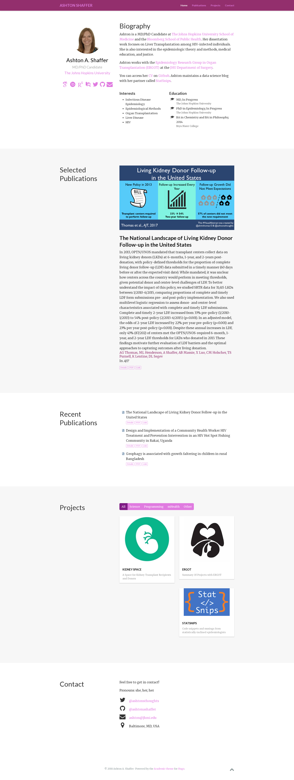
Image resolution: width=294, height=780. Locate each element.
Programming (154, 506)
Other (188, 506)
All (123, 506)
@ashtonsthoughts (144, 701)
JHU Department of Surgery (191, 68)
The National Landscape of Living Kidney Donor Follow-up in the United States (176, 241)
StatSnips (163, 81)
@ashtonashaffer (142, 709)
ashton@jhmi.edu (142, 718)
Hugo (181, 768)
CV (151, 76)
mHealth (174, 506)
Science (135, 506)
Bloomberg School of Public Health (174, 39)
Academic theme (163, 768)
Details (123, 367)
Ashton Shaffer (76, 5)
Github (163, 76)
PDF (131, 367)
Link (138, 367)
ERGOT (186, 569)
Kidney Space (132, 569)
